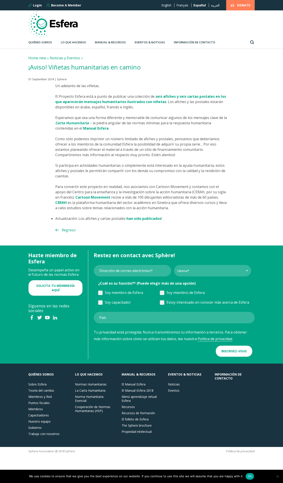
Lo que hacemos (73, 42)
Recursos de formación (138, 413)
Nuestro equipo (39, 422)
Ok (250, 476)
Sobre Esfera (37, 384)
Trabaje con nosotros (43, 434)
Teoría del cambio (41, 391)
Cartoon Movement (92, 197)
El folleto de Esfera (135, 419)
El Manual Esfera (133, 384)
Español (199, 5)
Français (182, 5)
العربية (215, 5)
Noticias (174, 384)
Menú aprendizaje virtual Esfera (139, 399)
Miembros (35, 409)
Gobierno (35, 428)
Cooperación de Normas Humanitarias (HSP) (92, 409)
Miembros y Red (40, 397)
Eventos (174, 391)
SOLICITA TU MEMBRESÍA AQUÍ (55, 288)
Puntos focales (39, 403)
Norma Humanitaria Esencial (89, 399)
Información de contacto (194, 42)
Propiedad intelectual (137, 432)
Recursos (128, 407)
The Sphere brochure (137, 425)
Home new (37, 58)
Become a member (66, 5)
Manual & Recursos (110, 42)
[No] (277, 476)
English (166, 5)
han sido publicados (143, 218)
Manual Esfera (96, 128)
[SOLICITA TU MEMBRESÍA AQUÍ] (55, 281)
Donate (243, 5)
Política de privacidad (215, 338)
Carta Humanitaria (72, 123)
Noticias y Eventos (65, 58)
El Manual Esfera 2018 (137, 391)
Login (37, 5)
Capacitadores (38, 415)
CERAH (61, 202)
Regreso (69, 230)
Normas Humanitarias (91, 384)
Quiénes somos (40, 42)
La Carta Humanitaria (90, 391)
